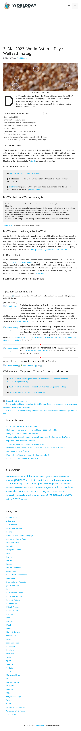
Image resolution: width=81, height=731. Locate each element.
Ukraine (49, 491)
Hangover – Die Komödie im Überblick (22, 433)
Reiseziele (10, 646)
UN (7, 678)
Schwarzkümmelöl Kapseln (37, 350)
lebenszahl (68, 480)
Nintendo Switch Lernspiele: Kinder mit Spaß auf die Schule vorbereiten (35, 448)
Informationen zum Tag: (14, 120)
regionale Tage (12, 643)
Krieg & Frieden (12, 607)
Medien (9, 618)
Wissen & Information (15, 707)
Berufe (9, 532)
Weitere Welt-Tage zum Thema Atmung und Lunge (26, 140)
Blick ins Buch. (23, 321)
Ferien (9, 557)
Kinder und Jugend (14, 596)
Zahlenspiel (11, 714)
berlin (23, 476)
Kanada (62, 480)
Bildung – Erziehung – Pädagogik (19, 535)
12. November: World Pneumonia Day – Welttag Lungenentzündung (37, 387)
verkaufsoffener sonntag (32, 494)
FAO (8, 553)
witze (9, 499)
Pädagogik (58, 484)
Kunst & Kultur (12, 610)
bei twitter (13, 187)
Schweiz (32, 487)
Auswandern (11, 524)
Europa (60, 477)
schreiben (17, 487)
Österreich (24, 499)
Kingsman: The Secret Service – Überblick (23, 426)
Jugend (9, 589)
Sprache (9, 664)
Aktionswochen (12, 517)
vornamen (52, 494)
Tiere (8, 671)
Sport (8, 660)
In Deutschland (10, 128)
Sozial (8, 657)
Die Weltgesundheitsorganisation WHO (20, 125)
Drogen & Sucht (12, 542)
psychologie (49, 483)
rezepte (66, 483)
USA (60, 491)
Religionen (10, 650)
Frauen (9, 564)
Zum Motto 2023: (11, 117)
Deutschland (38, 476)
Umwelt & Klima (13, 675)
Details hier (40, 273)
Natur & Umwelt (13, 632)
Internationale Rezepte (16, 582)
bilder (29, 476)
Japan (57, 480)
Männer (9, 614)
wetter (69, 494)
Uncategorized (12, 682)
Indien (39, 480)
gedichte (19, 480)
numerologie (26, 484)
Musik (8, 625)
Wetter (9, 700)
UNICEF (9, 689)
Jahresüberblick (12, 585)
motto (8, 484)
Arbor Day (10, 521)
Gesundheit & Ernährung (16, 401)
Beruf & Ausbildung (14, 528)
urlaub (55, 491)
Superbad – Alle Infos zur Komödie (20, 440)
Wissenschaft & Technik (16, 711)
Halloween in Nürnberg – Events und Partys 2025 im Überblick (32, 430)
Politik (8, 639)
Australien (17, 477)
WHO (8, 703)
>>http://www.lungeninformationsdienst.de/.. (49, 249)
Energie (9, 546)
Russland (9, 488)
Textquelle (7, 226)
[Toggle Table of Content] (44, 114)
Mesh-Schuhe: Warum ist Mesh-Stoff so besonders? (27, 455)
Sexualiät (10, 653)
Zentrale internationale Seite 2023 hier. (25, 173)
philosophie (37, 483)
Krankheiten (11, 603)
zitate (16, 499)
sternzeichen (20, 491)
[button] (69, 6)
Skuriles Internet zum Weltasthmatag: (20, 131)
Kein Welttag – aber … (15, 592)
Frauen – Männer (13, 567)
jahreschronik (48, 480)
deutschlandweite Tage (16, 539)
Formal (9, 560)
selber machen (64, 487)
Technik (9, 668)
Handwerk (10, 578)
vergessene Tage (13, 696)
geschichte (31, 480)
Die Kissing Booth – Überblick (18, 451)
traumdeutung (37, 491)
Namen (9, 628)
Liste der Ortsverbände (22, 262)
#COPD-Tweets (35, 189)
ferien (66, 476)
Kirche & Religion (13, 600)
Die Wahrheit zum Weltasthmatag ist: (20, 122)
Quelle (33, 161)
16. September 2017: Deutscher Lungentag (27, 392)
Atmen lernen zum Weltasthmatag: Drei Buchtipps (25, 137)
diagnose (47, 476)
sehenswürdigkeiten (44, 487)
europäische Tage (13, 549)
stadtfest (9, 491)
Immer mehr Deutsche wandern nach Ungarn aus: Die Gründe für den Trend (38, 437)
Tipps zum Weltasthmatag (15, 134)
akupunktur (10, 477)
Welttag (62, 495)
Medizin (9, 621)
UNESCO (10, 686)
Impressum (40, 725)
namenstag (16, 483)
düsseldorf (54, 476)
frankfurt (10, 480)
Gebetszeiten (12, 571)
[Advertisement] (40, 27)
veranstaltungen (13, 495)
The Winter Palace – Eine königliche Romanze (25, 444)
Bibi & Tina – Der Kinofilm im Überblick (22, 458)
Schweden (25, 487)
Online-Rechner (12, 635)
